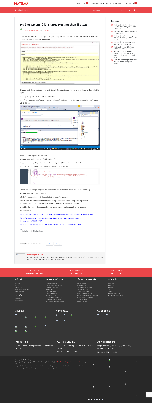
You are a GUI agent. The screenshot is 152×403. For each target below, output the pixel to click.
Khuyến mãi (131, 3)
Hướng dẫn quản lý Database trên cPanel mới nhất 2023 (124, 48)
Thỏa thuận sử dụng (62, 362)
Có (49, 244)
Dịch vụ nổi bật (118, 3)
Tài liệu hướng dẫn (96, 3)
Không (58, 244)
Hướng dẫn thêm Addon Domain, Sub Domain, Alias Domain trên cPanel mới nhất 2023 (124, 54)
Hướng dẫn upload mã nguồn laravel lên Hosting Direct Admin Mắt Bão (125, 38)
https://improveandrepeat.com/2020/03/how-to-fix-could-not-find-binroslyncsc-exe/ (50, 224)
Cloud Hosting (23, 10)
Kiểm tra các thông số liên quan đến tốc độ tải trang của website (125, 61)
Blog (107, 3)
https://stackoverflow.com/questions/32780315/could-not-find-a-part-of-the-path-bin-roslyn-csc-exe (56, 214)
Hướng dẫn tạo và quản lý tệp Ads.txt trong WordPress (125, 43)
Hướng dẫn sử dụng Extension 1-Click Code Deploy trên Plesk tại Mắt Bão (125, 27)
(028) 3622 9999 (76, 273)
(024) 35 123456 (117, 273)
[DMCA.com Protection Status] (20, 319)
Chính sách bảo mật (75, 362)
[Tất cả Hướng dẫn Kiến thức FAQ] (114, 10)
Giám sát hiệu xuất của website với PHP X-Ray (125, 32)
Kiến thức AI (82, 3)
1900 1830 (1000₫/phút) (35, 273)
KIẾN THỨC (112, 279)
